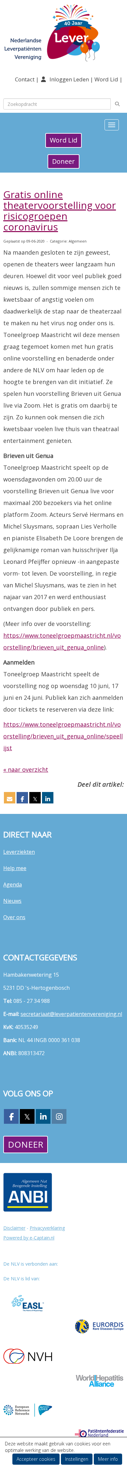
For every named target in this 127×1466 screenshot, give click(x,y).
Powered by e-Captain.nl (28, 1238)
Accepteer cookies (36, 1459)
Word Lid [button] (63, 140)
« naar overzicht (25, 769)
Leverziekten (19, 851)
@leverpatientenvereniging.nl (71, 1014)
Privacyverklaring (47, 1228)
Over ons (14, 917)
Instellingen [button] (76, 1459)
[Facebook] (11, 1117)
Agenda (12, 884)
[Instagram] (59, 1117)
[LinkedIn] (43, 1117)
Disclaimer (14, 1228)
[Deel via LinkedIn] (47, 799)
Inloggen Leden (69, 79)
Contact (25, 79)
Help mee (14, 868)
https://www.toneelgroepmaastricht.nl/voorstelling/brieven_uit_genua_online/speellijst (63, 736)
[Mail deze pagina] (9, 799)
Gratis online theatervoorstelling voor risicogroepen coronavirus (59, 210)
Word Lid (106, 79)
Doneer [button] (63, 161)
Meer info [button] (108, 1459)
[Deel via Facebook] (22, 799)
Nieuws (12, 900)
